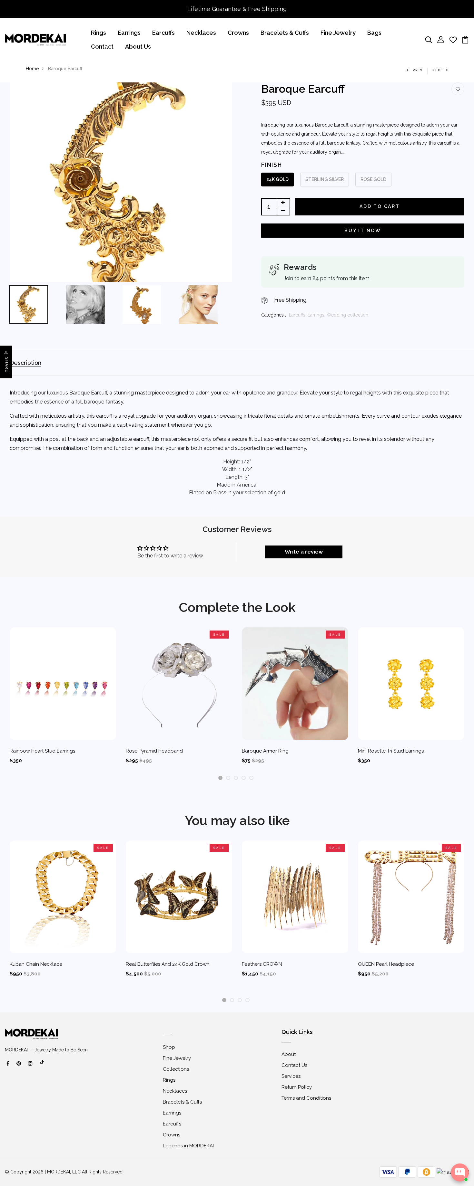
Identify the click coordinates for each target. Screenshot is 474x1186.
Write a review (304, 552)
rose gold (373, 179)
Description (25, 362)
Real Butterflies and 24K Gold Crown (168, 964)
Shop (169, 1047)
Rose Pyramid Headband (154, 751)
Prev (418, 70)
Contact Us (294, 1065)
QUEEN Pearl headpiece (386, 964)
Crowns (238, 32)
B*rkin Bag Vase (431, 1126)
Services (291, 1076)
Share (7, 365)
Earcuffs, (298, 315)
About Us (138, 46)
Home (32, 68)
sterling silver (324, 179)
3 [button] (235, 778)
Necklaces (201, 32)
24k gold (277, 179)
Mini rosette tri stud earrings (391, 751)
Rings (98, 32)
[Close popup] (463, 1108)
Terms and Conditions (306, 1098)
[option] (121, 182)
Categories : (273, 315)
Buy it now (362, 230)
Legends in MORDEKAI (188, 1146)
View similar (410, 1147)
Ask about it (447, 1147)
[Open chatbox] (460, 1172)
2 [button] (228, 778)
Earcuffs (163, 32)
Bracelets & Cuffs (285, 32)
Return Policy (296, 1087)
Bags (374, 32)
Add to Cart (380, 206)
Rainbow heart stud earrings (42, 751)
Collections (176, 1069)
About (288, 1054)
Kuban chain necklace (36, 964)
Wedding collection (347, 315)
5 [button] (251, 778)
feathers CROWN (262, 964)
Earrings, (317, 315)
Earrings (129, 32)
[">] (42, 1065)
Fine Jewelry (338, 32)
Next (437, 70)
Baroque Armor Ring (265, 751)
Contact (102, 46)
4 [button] (243, 778)
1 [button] (220, 778)
